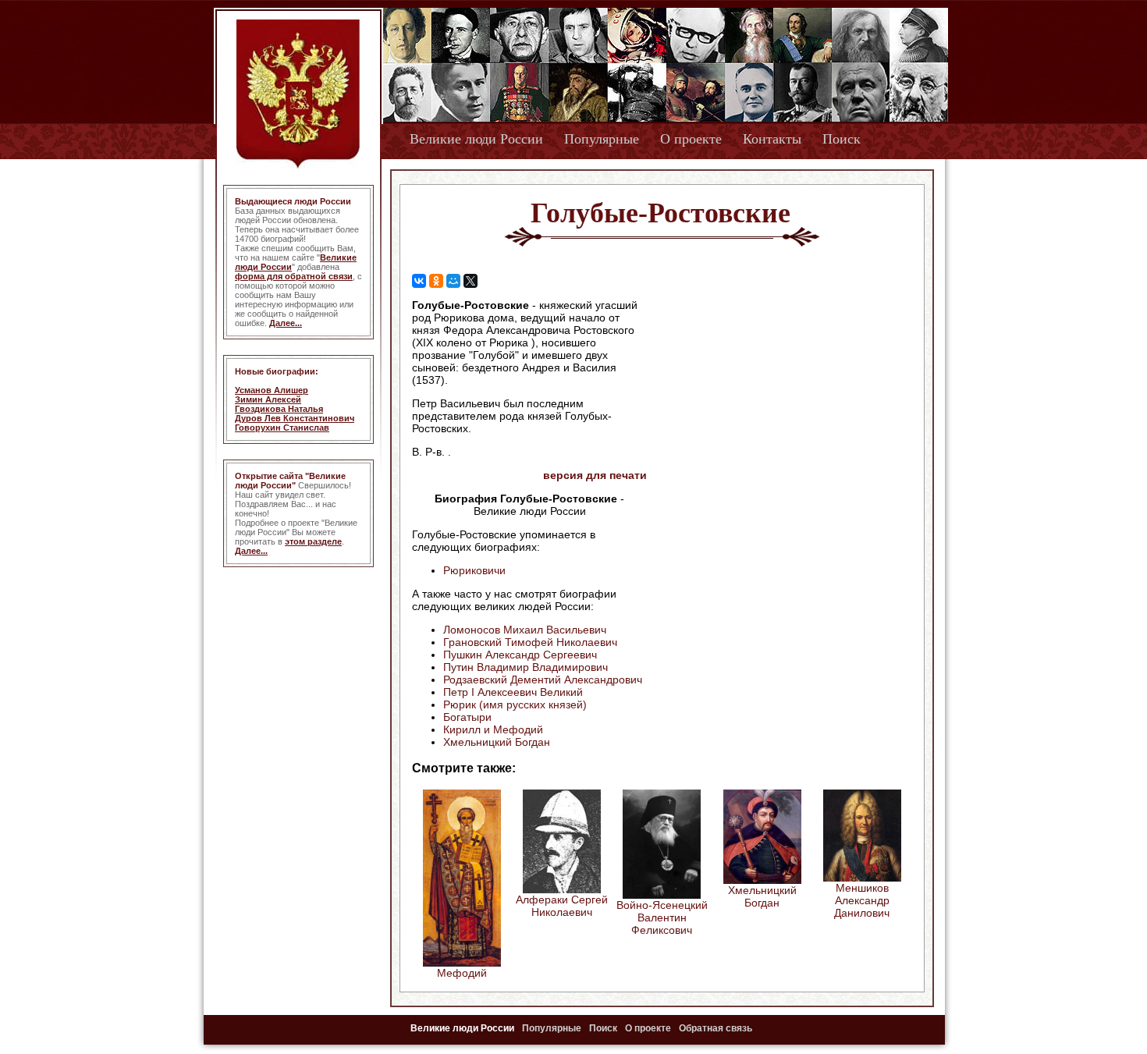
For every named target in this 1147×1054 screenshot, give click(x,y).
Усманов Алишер (271, 390)
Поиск (841, 139)
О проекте (691, 139)
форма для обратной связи (294, 276)
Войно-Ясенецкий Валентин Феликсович (662, 917)
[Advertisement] (779, 398)
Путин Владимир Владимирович (525, 667)
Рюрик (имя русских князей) (515, 704)
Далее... (285, 323)
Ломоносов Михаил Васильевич (524, 629)
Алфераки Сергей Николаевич (562, 905)
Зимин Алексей (268, 399)
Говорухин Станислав (282, 427)
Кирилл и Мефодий (493, 729)
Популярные (601, 139)
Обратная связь (715, 1028)
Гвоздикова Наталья (279, 408)
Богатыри (467, 717)
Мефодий (462, 973)
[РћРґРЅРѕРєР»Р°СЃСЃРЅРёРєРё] (436, 281)
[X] (470, 281)
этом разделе (313, 541)
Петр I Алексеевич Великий (513, 692)
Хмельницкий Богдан (496, 742)
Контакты (772, 139)
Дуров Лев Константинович (294, 418)
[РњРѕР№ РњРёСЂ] (453, 281)
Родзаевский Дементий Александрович (542, 679)
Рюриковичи (474, 570)
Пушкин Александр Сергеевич (520, 654)
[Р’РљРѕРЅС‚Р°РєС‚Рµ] (419, 281)
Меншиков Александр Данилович (862, 900)
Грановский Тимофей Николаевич (530, 642)
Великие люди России (476, 139)
